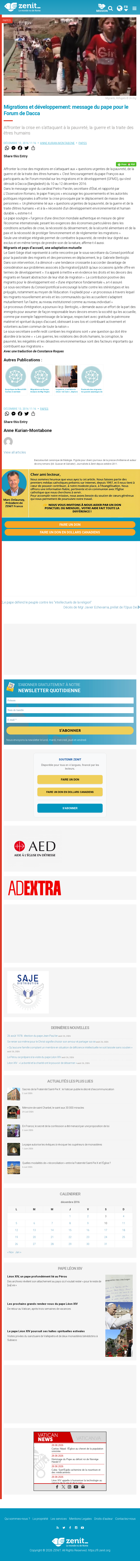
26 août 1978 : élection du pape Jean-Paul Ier (32, 1035)
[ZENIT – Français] (39, 7)
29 (70, 1244)
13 (34, 1230)
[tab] (52, 1437)
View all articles (15, 452)
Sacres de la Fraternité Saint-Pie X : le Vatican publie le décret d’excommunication (68, 1089)
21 (52, 1237)
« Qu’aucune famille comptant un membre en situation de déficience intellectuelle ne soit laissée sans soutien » (69, 1047)
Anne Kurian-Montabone (57, 143)
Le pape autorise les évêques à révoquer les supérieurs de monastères (62, 1144)
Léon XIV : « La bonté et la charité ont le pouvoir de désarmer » (42, 1063)
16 (87, 1230)
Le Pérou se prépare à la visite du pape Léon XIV (34, 1057)
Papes (7, 20)
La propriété (40, 1518)
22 (70, 1237)
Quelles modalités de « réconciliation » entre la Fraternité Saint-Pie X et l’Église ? (66, 1163)
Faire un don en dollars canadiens (70, 532)
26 (16, 1244)
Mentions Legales (80, 1518)
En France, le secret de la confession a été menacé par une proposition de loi (65, 1126)
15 (70, 1230)
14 (52, 1230)
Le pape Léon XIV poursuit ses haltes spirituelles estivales (46, 1331)
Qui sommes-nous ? (17, 1518)
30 (87, 1244)
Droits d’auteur (103, 1518)
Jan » (18, 1252)
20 (34, 1237)
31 (105, 1244)
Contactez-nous (125, 1518)
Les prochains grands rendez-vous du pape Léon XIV (42, 1304)
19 (16, 1237)
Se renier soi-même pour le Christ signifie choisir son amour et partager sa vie (51, 1041)
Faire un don (70, 524)
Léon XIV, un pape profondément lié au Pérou (37, 1276)
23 (87, 1237)
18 (123, 1230)
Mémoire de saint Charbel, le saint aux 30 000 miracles (53, 1107)
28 (52, 1244)
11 (123, 1223)
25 (123, 1237)
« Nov (10, 1252)
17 (105, 1230)
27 (34, 1244)
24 (105, 1237)
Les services (59, 1518)
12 (16, 1230)
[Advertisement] (70, 572)
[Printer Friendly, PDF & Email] (126, 164)
